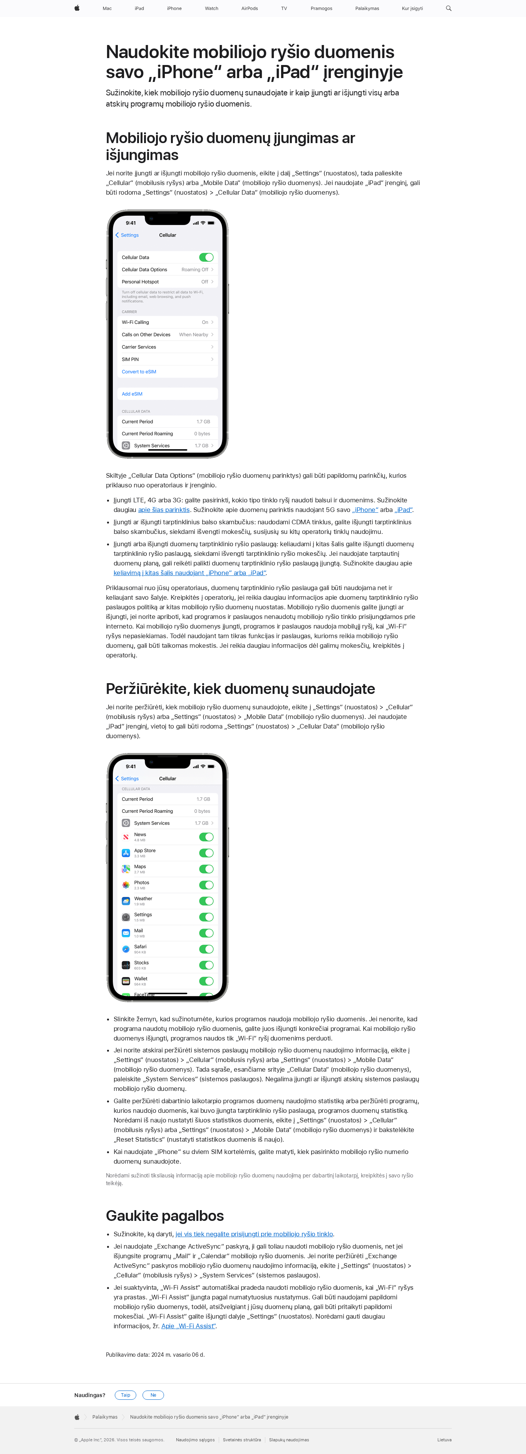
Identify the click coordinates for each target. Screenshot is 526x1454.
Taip (125, 1395)
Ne (154, 1395)
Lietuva (444, 1439)
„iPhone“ (365, 510)
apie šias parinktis (164, 510)
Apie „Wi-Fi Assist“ (188, 1326)
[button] (449, 8)
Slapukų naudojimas (289, 1439)
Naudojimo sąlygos (195, 1439)
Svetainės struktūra (242, 1439)
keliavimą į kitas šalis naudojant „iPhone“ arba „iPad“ (190, 573)
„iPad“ (403, 510)
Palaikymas (104, 1417)
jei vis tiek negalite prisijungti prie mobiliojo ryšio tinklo (254, 1234)
